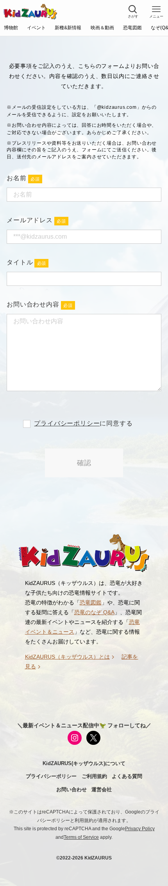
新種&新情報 (68, 27)
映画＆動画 (102, 27)
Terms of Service (81, 837)
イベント (36, 27)
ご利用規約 (94, 776)
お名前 (16, 178)
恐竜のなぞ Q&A (94, 612)
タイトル (20, 262)
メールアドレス (30, 220)
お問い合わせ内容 (33, 304)
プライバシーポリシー (67, 423)
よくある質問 (127, 776)
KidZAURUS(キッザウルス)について (84, 763)
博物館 (11, 27)
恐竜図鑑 (132, 27)
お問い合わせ (71, 789)
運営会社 (101, 789)
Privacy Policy (140, 828)
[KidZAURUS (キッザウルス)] (30, 11)
